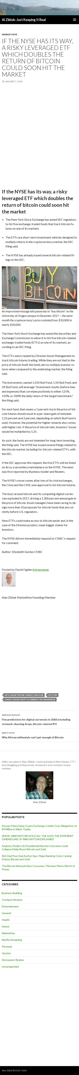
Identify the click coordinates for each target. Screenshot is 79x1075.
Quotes (6, 953)
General (6, 913)
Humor (6, 926)
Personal (7, 946)
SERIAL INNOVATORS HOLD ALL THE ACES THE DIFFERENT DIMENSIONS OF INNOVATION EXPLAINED (37, 837)
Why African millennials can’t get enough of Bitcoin (33, 735)
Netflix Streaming (12, 939)
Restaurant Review (13, 959)
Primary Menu (74, 19)
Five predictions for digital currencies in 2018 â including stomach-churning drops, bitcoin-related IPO (36, 720)
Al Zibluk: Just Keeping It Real (24, 20)
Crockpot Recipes (12, 899)
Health (6, 919)
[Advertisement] (39, 131)
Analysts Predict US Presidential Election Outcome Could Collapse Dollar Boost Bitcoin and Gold (35, 847)
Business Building (12, 893)
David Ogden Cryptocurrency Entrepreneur (30, 699)
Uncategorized (10, 966)
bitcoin (53, 695)
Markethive (9, 34)
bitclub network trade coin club (24, 695)
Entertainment (10, 906)
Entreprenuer (41, 569)
